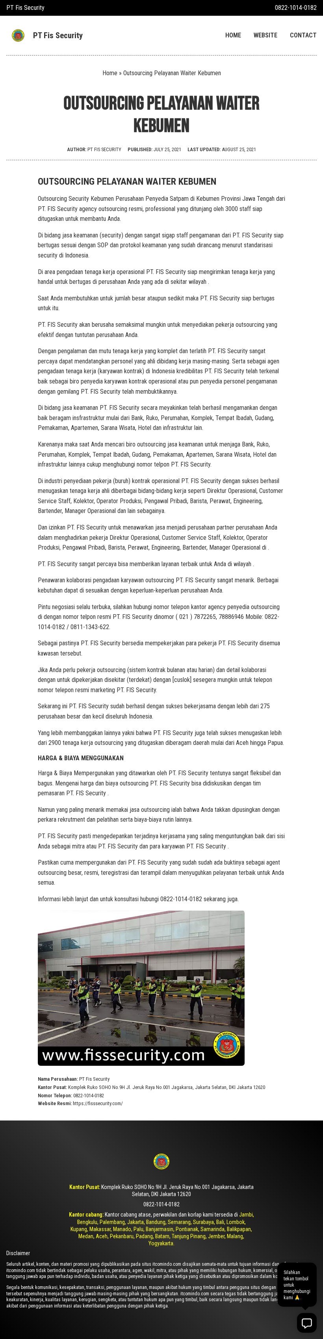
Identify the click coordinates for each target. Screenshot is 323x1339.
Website (265, 35)
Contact (303, 35)
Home (233, 35)
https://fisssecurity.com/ (98, 1103)
